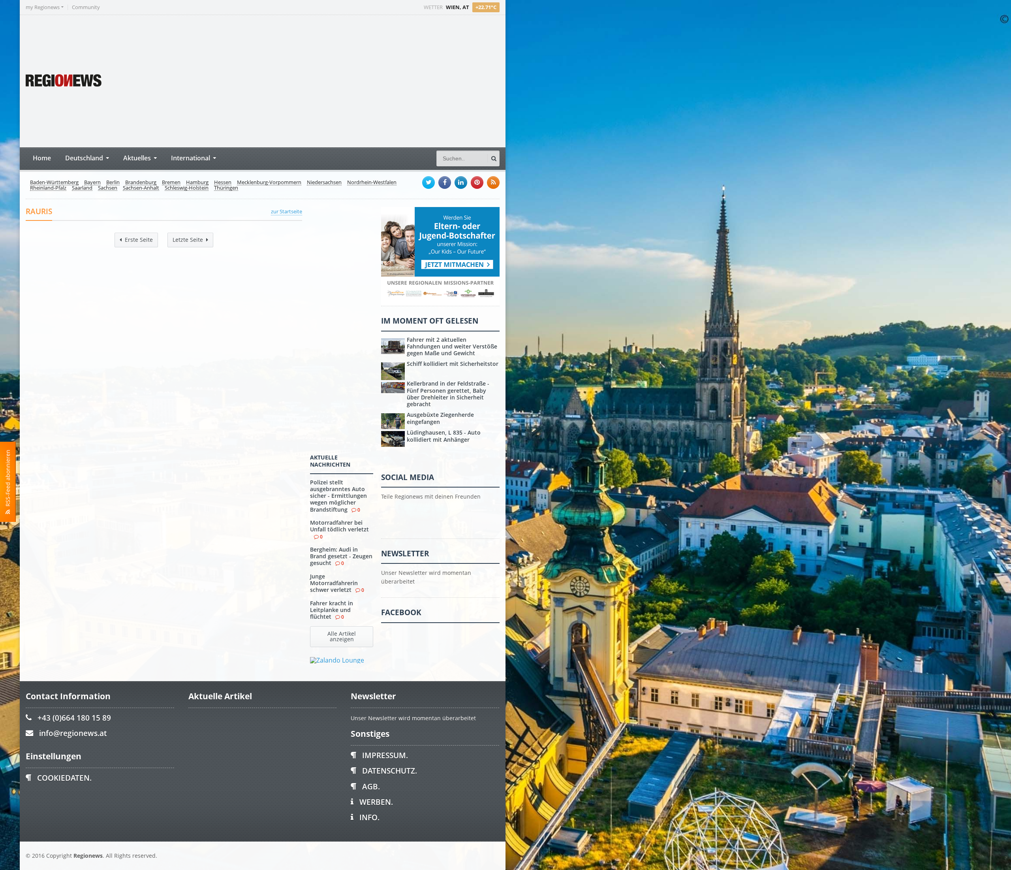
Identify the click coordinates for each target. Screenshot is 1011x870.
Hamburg (197, 182)
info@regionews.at (73, 733)
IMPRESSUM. (385, 755)
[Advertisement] (351, 80)
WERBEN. (376, 802)
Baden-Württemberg (54, 182)
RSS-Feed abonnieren (7, 480)
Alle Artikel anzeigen (341, 636)
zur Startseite (286, 211)
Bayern (92, 182)
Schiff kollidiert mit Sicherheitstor (452, 363)
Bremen (171, 182)
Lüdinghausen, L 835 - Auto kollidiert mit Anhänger (444, 436)
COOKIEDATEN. (64, 777)
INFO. (369, 817)
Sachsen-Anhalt (141, 188)
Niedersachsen (324, 182)
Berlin (113, 182)
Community (86, 7)
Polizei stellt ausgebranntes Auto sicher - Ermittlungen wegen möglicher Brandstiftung (338, 495)
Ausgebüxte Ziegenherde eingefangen (440, 418)
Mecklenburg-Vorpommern (269, 182)
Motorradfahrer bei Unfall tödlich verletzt (339, 526)
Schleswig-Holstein (187, 188)
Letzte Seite (188, 239)
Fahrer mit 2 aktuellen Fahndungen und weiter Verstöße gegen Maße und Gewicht (452, 346)
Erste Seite (139, 239)
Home (42, 157)
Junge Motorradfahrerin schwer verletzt (334, 583)
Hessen (222, 182)
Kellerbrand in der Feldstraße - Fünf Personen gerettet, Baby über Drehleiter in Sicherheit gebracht (448, 394)
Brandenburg (140, 182)
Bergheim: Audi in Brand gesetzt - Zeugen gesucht (341, 556)
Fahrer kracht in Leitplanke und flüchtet (331, 610)
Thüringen (226, 188)
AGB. (371, 786)
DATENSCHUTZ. (389, 770)
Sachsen (107, 188)
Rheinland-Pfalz (48, 188)
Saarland (82, 188)
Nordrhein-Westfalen (372, 182)
